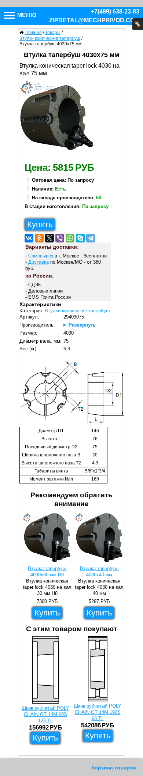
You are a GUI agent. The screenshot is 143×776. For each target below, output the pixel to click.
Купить (39, 224)
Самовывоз (40, 256)
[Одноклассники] (39, 238)
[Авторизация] (137, 24)
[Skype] (80, 238)
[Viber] (59, 238)
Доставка (38, 262)
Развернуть (82, 325)
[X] (49, 238)
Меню (26, 15)
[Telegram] (90, 238)
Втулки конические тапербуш (77, 310)
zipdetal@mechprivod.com (94, 20)
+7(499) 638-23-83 (115, 11)
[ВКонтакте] (29, 238)
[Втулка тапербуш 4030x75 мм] (59, 119)
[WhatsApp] (70, 238)
